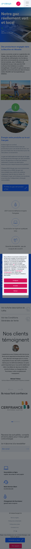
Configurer (15, 280)
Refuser (15, 290)
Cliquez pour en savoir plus (17, 264)
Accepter (15, 285)
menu (27, 5)
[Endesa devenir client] (18, 4)
